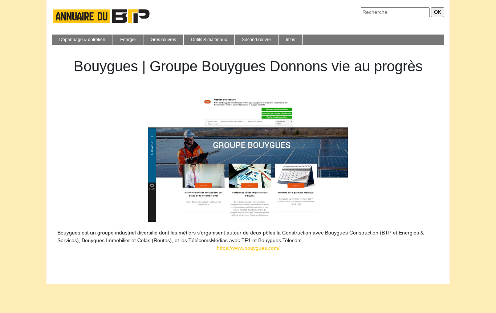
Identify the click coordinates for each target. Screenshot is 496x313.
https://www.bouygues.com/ (248, 248)
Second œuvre (256, 39)
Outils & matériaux (209, 39)
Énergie (128, 39)
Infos (290, 39)
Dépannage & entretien (82, 39)
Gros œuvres (163, 39)
